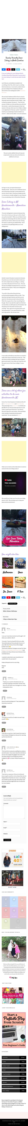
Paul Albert (9, 770)
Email (5, 827)
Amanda (8, 697)
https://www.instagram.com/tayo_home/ (12, 650)
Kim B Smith (9, 729)
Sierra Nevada (20, 403)
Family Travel (14, 54)
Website (5, 833)
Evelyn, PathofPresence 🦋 (12, 747)
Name (5, 821)
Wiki (7, 628)
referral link (15, 405)
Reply (4, 671)
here (19, 415)
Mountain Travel (12, 603)
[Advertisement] (14, 24)
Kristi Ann (10, 63)
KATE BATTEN (9, 713)
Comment (5, 804)
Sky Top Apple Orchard (9, 403)
